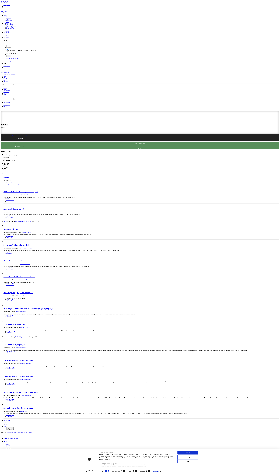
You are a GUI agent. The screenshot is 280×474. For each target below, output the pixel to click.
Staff (7, 19)
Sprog (5, 426)
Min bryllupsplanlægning (26, 194)
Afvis (188, 461)
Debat (5, 77)
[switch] (123, 471)
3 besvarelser (9, 316)
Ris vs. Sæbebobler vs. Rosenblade (16, 261)
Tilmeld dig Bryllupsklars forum (11, 61)
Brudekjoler (6, 78)
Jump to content (4, 1)
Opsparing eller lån (11, 229)
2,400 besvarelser (10, 285)
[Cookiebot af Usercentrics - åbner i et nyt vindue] (89, 471)
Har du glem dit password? (12, 58)
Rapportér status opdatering (12, 184)
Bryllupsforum (7, 90)
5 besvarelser (9, 253)
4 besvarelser (9, 332)
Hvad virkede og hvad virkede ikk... (23, 221)
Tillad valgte (188, 457)
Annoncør (6, 81)
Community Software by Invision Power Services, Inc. (19, 432)
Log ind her (6, 37)
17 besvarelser (9, 217)
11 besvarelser (9, 416)
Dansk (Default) (10, 429)
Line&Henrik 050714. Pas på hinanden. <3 (19, 277)
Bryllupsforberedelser (27, 232)
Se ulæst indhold (10, 27)
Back (7, 444)
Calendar (8, 18)
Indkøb (5, 88)
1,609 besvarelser (10, 200)
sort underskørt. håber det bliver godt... (18, 408)
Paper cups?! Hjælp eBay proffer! (16, 245)
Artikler (5, 76)
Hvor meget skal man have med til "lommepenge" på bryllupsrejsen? (29, 309)
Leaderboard (6, 32)
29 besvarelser (9, 269)
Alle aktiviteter (9, 24)
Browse (5, 15)
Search (8, 29)
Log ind (8, 56)
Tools (5, 94)
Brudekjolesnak (24, 212)
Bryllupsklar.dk (4, 11)
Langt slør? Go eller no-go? (14, 209)
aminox (6, 177)
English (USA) (10, 428)
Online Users (9, 20)
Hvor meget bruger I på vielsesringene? (18, 293)
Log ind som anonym (11, 53)
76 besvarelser (9, 237)
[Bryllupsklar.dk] (5, 2)
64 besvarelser (9, 300)
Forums (8, 16)
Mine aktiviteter (7, 23)
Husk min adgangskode (12, 50)
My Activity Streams (11, 26)
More (7, 22)
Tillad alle (188, 452)
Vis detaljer (156, 471)
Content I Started (10, 28)
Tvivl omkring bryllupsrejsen (15, 324)
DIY (5, 80)
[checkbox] (7, 49)
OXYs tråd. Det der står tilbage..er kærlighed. (21, 192)
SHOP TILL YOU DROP (10, 75)
